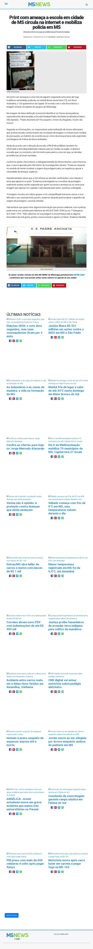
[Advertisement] (46, 361)
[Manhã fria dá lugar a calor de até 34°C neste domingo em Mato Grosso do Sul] (68, 382)
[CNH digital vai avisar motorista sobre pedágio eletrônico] (68, 675)
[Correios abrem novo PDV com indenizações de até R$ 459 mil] (26, 617)
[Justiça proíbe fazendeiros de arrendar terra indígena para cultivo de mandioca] (68, 617)
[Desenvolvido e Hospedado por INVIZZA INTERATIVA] (46, 946)
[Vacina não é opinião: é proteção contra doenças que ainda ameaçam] (26, 498)
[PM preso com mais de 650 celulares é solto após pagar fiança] (26, 855)
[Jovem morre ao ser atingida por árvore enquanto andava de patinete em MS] (68, 733)
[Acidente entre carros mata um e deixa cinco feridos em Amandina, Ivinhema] (26, 675)
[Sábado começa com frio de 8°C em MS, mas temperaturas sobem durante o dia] (68, 498)
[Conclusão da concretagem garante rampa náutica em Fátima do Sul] (68, 791)
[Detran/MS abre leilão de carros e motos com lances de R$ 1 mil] (26, 559)
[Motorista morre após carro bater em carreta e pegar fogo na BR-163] (68, 855)
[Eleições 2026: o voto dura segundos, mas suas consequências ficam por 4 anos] (26, 320)
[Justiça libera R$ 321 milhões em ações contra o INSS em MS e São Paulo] (68, 320)
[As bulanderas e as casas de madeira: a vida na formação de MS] (26, 382)
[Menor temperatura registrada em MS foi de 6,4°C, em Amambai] (68, 559)
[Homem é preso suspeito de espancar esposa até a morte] (26, 733)
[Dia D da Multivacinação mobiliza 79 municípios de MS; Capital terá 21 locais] (68, 440)
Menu (8, 6)
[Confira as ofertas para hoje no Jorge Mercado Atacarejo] (26, 440)
